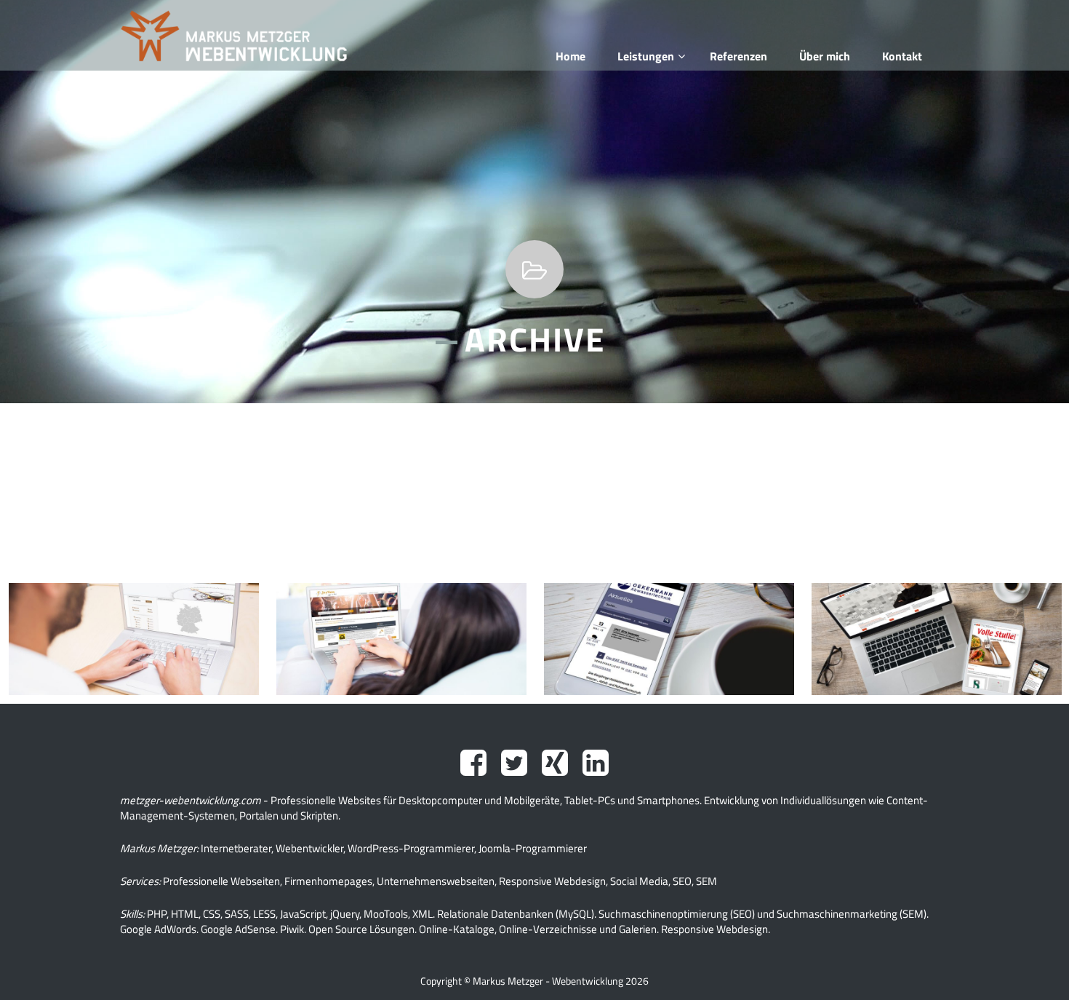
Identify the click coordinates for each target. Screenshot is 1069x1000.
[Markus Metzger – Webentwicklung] (244, 35)
